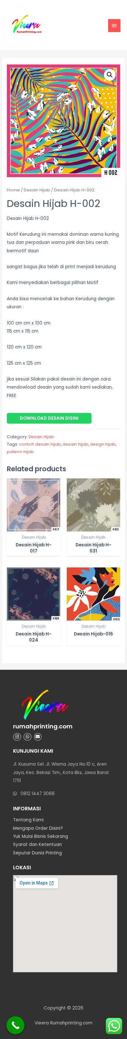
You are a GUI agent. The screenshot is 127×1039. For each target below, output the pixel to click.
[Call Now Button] (15, 1025)
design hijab (103, 444)
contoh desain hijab (40, 444)
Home (13, 190)
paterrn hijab (20, 451)
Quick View (34, 527)
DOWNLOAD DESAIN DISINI (49, 418)
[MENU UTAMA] (114, 25)
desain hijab (75, 444)
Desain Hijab (37, 190)
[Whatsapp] (27, 737)
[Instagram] (17, 737)
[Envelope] (38, 737)
